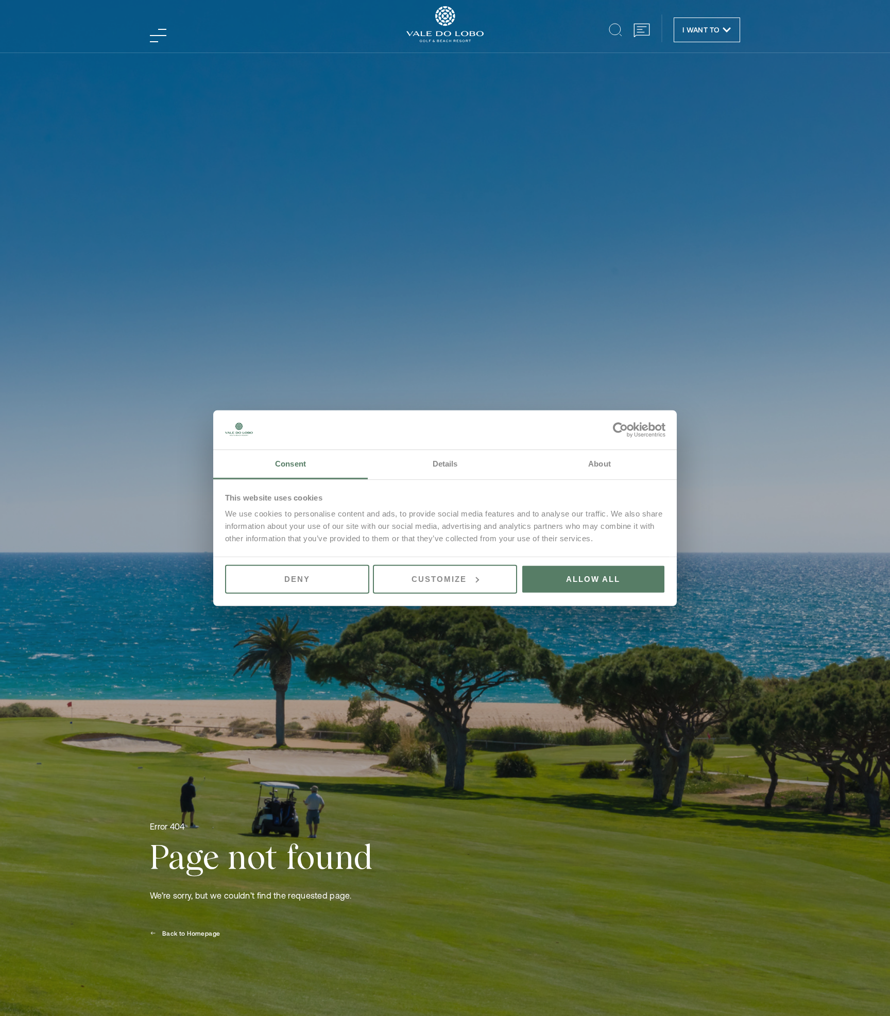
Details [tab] (445, 463)
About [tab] (599, 463)
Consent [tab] (290, 463)
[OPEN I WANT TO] (726, 29)
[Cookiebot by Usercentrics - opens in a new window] (620, 430)
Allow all (593, 579)
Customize (439, 579)
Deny (297, 579)
